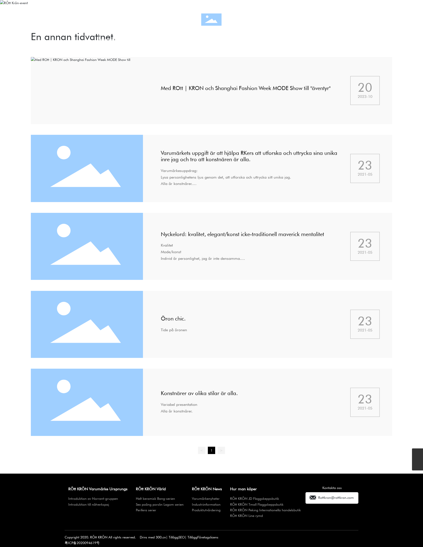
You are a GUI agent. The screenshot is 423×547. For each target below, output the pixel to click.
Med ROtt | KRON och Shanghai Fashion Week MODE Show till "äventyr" (245, 88)
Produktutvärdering (287, 32)
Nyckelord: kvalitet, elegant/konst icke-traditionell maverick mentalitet (242, 234)
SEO (181, 537)
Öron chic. (173, 318)
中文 (363, 20)
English (378, 20)
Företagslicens (207, 537)
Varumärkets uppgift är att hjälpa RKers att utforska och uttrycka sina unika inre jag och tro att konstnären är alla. (249, 156)
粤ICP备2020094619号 (82, 543)
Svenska (395, 20)
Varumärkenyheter (136, 32)
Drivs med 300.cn (153, 537)
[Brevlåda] (417, 453)
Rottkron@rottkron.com (336, 497)
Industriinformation (212, 32)
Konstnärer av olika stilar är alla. (199, 393)
